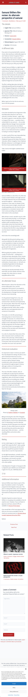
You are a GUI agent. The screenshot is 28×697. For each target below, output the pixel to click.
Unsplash (22, 412)
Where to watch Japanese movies (13, 554)
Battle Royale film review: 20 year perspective (13, 576)
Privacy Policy (16, 695)
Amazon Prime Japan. (14, 506)
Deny (14, 687)
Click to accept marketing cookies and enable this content (14, 169)
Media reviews (20, 556)
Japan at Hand (14, 3)
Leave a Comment (8, 556)
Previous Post (14, 524)
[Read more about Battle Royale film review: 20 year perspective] (14, 568)
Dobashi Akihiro (16, 39)
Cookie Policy (10, 695)
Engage (15, 556)
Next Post (14, 527)
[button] (26, 669)
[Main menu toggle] (3, 2)
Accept (14, 683)
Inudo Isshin (13, 36)
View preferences (14, 691)
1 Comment (5, 21)
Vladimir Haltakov (13, 412)
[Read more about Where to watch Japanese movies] (14, 545)
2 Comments (7, 579)
